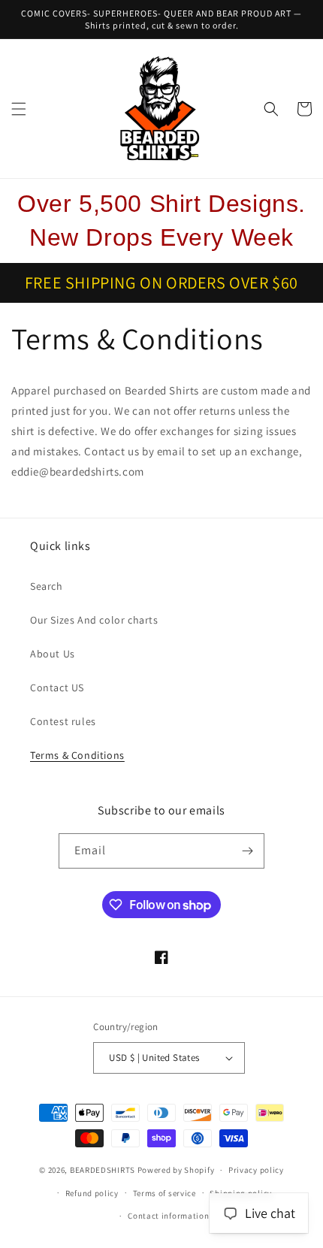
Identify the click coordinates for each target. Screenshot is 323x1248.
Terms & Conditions (77, 755)
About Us (52, 653)
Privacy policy (256, 1170)
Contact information (168, 1215)
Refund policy (92, 1193)
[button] (18, 108)
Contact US (57, 687)
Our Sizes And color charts (94, 620)
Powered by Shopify (176, 1170)
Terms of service (164, 1193)
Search (46, 586)
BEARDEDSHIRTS (102, 1170)
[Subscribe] (247, 851)
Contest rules (63, 721)
